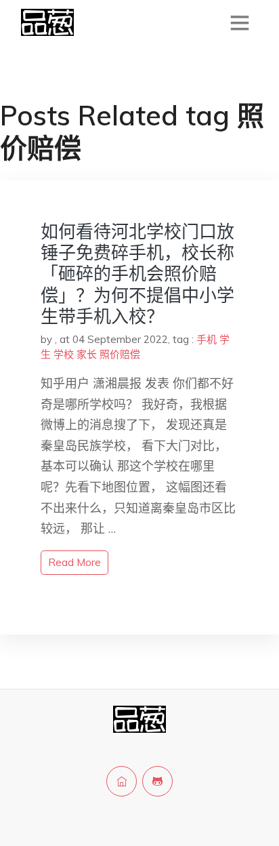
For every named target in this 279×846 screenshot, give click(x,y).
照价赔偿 (120, 354)
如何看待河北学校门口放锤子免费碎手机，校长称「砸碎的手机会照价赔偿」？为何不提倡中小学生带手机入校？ (137, 273)
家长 (87, 354)
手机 (206, 339)
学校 (63, 354)
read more (74, 562)
